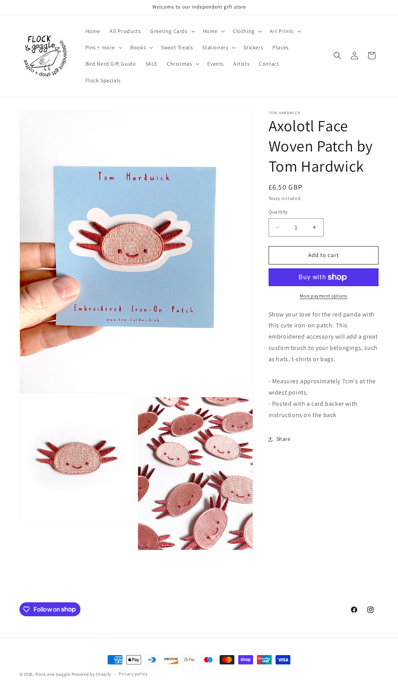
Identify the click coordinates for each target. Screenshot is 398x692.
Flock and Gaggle (52, 674)
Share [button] (283, 438)
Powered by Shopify (92, 674)
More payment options (323, 296)
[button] (171, 31)
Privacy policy (133, 673)
